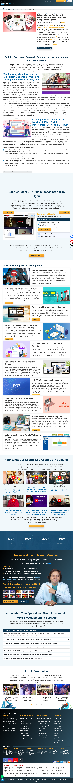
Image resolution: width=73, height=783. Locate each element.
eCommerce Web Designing (9, 723)
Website (21, 4)
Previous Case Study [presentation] (9, 212)
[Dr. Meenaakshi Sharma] (59, 501)
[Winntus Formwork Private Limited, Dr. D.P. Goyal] (13, 477)
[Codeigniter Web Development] (56, 404)
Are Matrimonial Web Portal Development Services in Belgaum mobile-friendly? (28, 654)
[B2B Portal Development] (16, 276)
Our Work (62, 4)
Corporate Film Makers (42, 726)
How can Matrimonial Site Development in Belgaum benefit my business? (26, 647)
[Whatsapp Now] (2, 776)
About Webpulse (58, 718)
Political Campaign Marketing (27, 737)
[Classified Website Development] (16, 349)
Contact (69, 4)
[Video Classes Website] (16, 422)
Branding (56, 737)
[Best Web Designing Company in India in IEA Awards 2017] (12, 591)
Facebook (5, 761)
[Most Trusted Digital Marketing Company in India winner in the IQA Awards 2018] (31, 591)
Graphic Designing (41, 737)
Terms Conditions (58, 740)
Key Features (7, 171)
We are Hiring (60, 1)
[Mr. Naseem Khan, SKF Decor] (36, 501)
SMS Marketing (23, 731)
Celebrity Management (42, 735)
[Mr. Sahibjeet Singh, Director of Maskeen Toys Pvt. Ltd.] (59, 477)
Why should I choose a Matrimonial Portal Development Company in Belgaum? (27, 639)
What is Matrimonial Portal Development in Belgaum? (20, 630)
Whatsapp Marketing (25, 728)
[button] (53, 219)
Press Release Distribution (43, 721)
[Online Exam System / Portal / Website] (56, 441)
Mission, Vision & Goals (59, 719)
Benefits (14, 171)
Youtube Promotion (24, 725)
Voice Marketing (24, 733)
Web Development (7, 725)
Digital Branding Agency (43, 725)
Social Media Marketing (25, 723)
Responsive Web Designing (9, 731)
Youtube (15, 761)
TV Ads (39, 731)
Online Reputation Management (45, 718)
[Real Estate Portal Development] (56, 368)
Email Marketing (24, 730)
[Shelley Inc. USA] (13, 501)
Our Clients (57, 723)
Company (55, 4)
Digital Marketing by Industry (27, 738)
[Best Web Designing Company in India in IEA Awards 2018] (18, 591)
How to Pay (57, 733)
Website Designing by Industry (10, 726)
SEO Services (23, 719)
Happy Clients (27, 171)
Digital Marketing (30, 4)
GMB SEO (22, 721)
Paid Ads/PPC (23, 726)
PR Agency (39, 719)
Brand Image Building (42, 723)
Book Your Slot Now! (9, 601)
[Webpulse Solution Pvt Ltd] (7, 4)
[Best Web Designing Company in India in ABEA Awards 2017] (6, 591)
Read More (8, 302)
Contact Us (57, 735)
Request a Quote (43, 48)
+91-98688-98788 (51, 1)
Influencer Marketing (42, 733)
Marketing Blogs (58, 730)
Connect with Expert (43, 229)
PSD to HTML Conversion (9, 728)
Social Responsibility (59, 731)
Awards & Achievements (60, 726)
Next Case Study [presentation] (64, 212)
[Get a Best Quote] (2, 779)
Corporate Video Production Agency (44, 729)
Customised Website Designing (10, 719)
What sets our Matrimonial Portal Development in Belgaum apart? (23, 658)
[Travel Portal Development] (16, 313)
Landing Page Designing (9, 730)
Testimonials (57, 725)
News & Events (58, 728)
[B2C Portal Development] (56, 295)
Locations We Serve (59, 738)
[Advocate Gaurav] (36, 477)
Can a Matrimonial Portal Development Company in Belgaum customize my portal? (29, 651)
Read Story (22, 601)
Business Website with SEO (9, 721)
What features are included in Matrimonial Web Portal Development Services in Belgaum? (31, 643)
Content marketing (24, 735)
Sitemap (56, 742)
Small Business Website (8, 718)
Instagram (10, 761)
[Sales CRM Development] (56, 331)
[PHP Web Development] (16, 386)
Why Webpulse (57, 721)
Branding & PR (40, 4)
